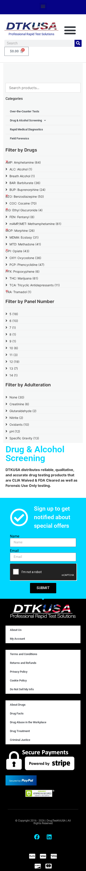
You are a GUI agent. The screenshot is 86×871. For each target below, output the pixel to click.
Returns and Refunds (23, 663)
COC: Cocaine (23, 203)
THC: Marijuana (23, 278)
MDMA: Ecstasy (24, 237)
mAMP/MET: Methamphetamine (35, 224)
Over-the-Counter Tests (24, 111)
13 (13, 368)
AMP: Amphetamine (23, 162)
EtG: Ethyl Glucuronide (24, 210)
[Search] (78, 43)
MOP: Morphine (20, 230)
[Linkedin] (49, 836)
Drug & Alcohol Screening (26, 120)
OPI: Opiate (17, 251)
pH (14, 431)
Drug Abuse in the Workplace (28, 722)
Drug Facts (17, 713)
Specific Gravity (24, 438)
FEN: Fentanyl (21, 217)
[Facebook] (37, 836)
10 (13, 348)
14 (13, 375)
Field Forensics (19, 138)
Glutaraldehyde (22, 411)
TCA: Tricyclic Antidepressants (34, 285)
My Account (17, 638)
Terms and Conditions (23, 654)
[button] (43, 6)
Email (14, 551)
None (16, 397)
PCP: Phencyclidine (26, 265)
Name (14, 536)
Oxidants (19, 424)
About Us (16, 630)
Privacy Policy (18, 671)
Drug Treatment (20, 731)
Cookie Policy (18, 680)
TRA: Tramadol (18, 292)
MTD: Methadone (25, 244)
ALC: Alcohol (20, 169)
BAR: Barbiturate (24, 183)
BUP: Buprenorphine (27, 190)
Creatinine (19, 404)
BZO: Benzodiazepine (25, 196)
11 (13, 355)
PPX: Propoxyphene (22, 271)
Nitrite (16, 418)
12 (14, 361)
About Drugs (18, 704)
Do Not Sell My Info (22, 689)
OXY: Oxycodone (25, 258)
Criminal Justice (20, 739)
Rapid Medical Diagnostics (26, 129)
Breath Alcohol (22, 176)
